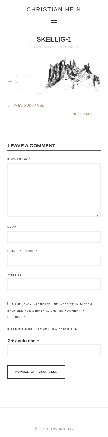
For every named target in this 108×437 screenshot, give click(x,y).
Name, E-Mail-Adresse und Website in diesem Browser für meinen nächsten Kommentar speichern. (49, 311)
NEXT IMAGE (87, 114)
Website (14, 274)
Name (13, 227)
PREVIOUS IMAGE (25, 105)
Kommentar (18, 159)
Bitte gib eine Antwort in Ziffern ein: (42, 328)
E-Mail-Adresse (22, 251)
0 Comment (69, 47)
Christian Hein (54, 9)
